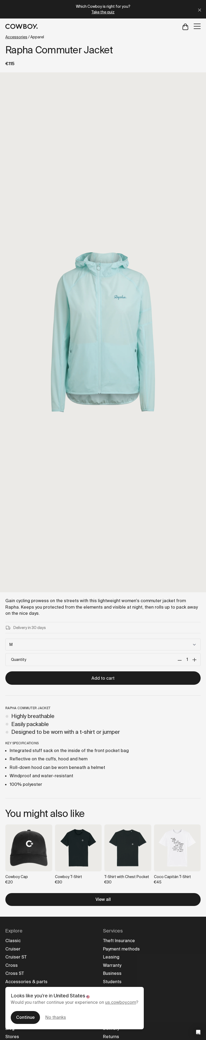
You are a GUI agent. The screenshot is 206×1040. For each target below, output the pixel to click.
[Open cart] (185, 26)
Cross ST (14, 973)
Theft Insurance (119, 940)
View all (103, 899)
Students (112, 982)
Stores (12, 1036)
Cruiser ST (16, 957)
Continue (25, 1017)
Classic (13, 940)
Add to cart (103, 678)
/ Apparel (24, 37)
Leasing (111, 957)
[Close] (199, 9)
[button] (198, 1032)
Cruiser (12, 949)
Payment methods (121, 949)
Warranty (112, 965)
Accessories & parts (26, 982)
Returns (111, 1036)
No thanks (55, 1017)
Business (112, 973)
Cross (11, 965)
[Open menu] (197, 26)
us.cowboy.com (120, 1002)
